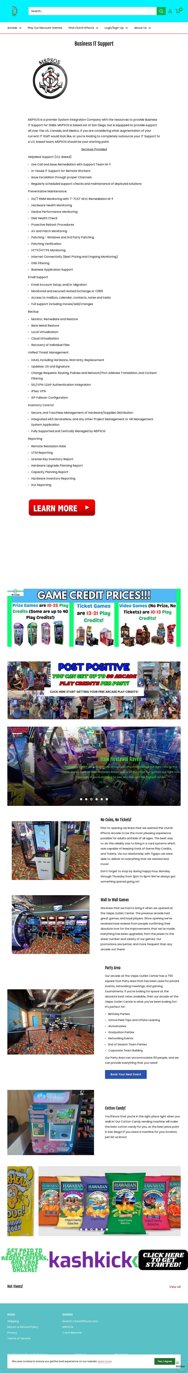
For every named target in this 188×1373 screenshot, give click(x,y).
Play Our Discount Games (45, 28)
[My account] (170, 11)
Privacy (12, 1333)
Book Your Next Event (126, 1074)
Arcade (12, 28)
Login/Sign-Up (114, 28)
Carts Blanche (72, 1333)
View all (175, 1287)
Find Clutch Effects (81, 28)
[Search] (161, 11)
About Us (140, 28)
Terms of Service (18, 1338)
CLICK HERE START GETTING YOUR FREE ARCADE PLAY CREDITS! (94, 692)
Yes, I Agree (165, 1361)
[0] (177, 11)
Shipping (13, 1321)
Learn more (105, 1361)
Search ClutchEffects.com (80, 1321)
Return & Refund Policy (22, 1327)
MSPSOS (67, 1327)
